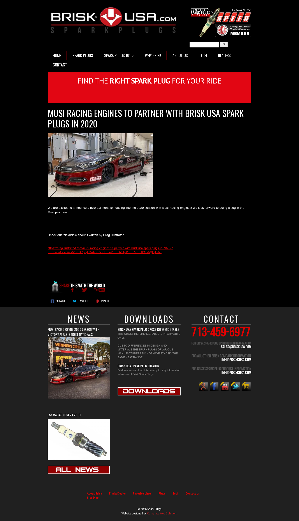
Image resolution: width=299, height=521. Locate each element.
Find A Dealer (117, 493)
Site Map (92, 498)
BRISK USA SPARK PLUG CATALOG (138, 365)
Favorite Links (142, 493)
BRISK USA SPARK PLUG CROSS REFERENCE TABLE (148, 329)
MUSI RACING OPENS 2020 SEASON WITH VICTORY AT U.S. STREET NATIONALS (73, 332)
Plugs (161, 493)
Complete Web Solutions (162, 513)
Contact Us (192, 493)
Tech (175, 493)
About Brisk (94, 493)
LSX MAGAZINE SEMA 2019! (64, 414)
